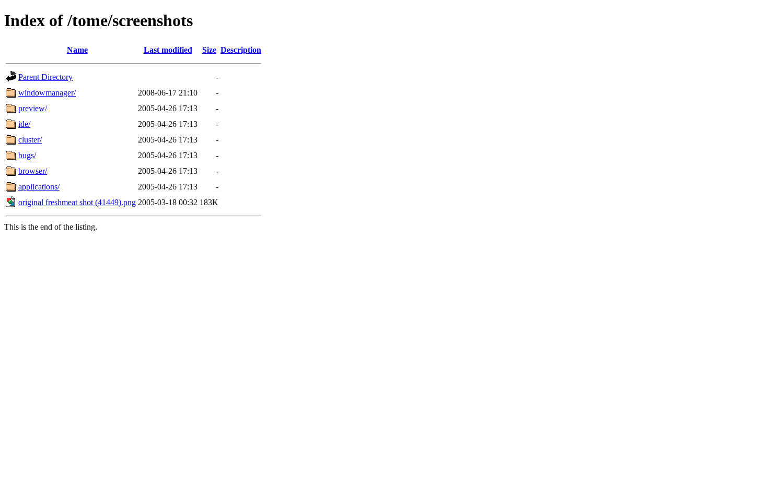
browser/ (32, 171)
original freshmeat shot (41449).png (77, 202)
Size (209, 49)
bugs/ (27, 155)
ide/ (24, 124)
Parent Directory (45, 77)
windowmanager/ (47, 92)
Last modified (168, 49)
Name (77, 49)
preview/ (32, 108)
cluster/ (30, 139)
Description (240, 49)
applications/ (39, 186)
